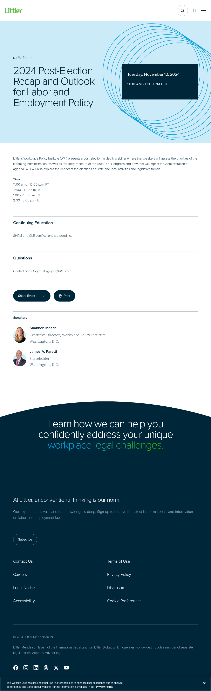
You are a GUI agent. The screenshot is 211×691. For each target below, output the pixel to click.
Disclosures (117, 587)
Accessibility (24, 601)
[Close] (204, 683)
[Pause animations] (194, 10)
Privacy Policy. (104, 687)
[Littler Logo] (14, 10)
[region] (105, 684)
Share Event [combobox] (26, 295)
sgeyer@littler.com (58, 271)
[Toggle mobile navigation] (203, 11)
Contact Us (23, 561)
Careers (20, 574)
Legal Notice (24, 587)
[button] (15, 667)
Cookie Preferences (124, 601)
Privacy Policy (119, 574)
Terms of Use (118, 561)
